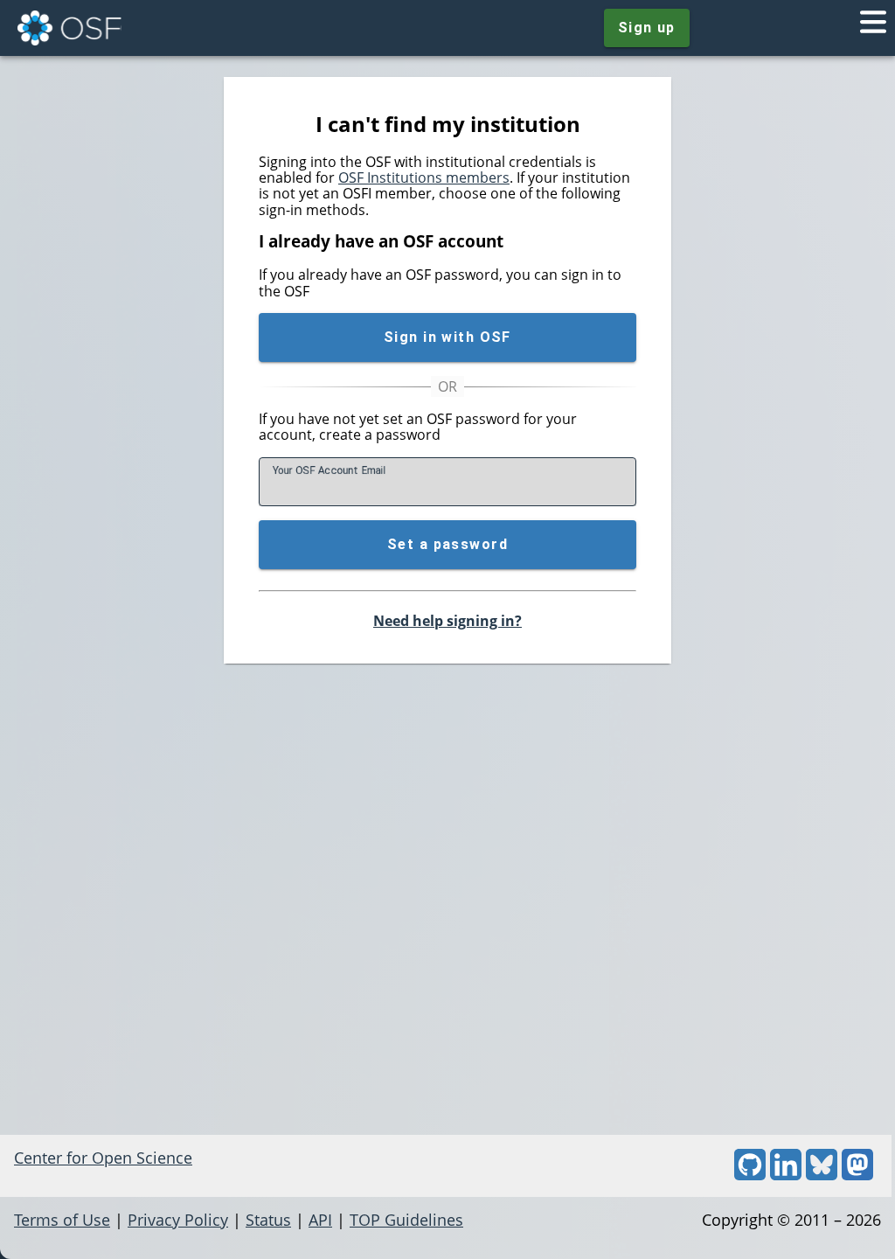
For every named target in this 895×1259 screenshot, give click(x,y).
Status (268, 1219)
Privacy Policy (178, 1219)
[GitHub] (750, 1174)
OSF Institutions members (424, 177)
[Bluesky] (821, 1174)
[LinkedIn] (785, 1174)
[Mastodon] (857, 1174)
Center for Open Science (103, 1157)
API (320, 1219)
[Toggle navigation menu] (873, 28)
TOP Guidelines (406, 1219)
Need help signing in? (447, 620)
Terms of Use (62, 1219)
